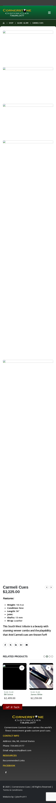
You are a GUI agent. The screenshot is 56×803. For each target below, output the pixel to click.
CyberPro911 (21, 796)
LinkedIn (16, 645)
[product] (15, 676)
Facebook (5, 645)
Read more (21, 667)
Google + (21, 645)
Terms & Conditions (12, 790)
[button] (44, 656)
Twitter (10, 645)
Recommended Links (14, 760)
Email (26, 645)
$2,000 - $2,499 (8, 692)
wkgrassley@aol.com (20, 750)
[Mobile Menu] (50, 12)
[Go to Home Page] (4, 23)
